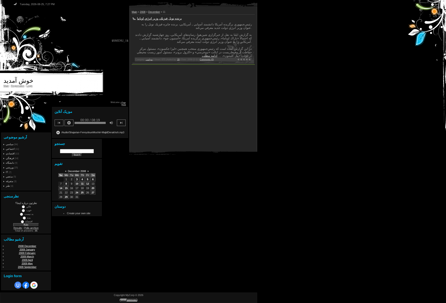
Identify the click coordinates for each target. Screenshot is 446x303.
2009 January (27, 249)
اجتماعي (10, 148)
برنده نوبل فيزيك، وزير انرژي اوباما (159, 18)
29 (66, 197)
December (154, 11)
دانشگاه (10, 162)
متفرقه (9, 181)
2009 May (27, 263)
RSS (123, 104)
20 (93, 188)
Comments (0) (207, 59)
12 (87, 183)
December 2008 (77, 171)
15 (66, 188)
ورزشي (9, 167)
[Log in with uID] (17, 285)
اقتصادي (10, 153)
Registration (17, 85)
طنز (8, 185)
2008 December (27, 246)
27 (93, 192)
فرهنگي (10, 158)
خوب (29, 210)
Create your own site (78, 213)
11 (82, 183)
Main (6, 85)
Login (29, 85)
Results (17, 227)
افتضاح (29, 221)
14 (60, 188)
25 (82, 192)
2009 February (27, 253)
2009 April (27, 260)
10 (76, 183)
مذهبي (9, 176)
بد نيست (28, 214)
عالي (28, 206)
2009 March (27, 256)
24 (76, 192)
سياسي (9, 144)
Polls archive (31, 227)
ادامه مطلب (209, 55)
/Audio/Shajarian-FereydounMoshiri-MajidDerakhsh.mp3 (90, 132)
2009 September (27, 267)
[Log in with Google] (34, 285)
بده (29, 217)
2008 (142, 11)
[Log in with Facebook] (25, 285)
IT (7, 172)
